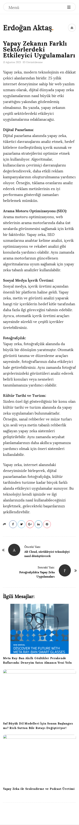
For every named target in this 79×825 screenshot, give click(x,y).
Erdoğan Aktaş (27, 27)
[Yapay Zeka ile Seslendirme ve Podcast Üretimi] (39, 760)
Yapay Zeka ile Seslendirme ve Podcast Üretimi (39, 789)
